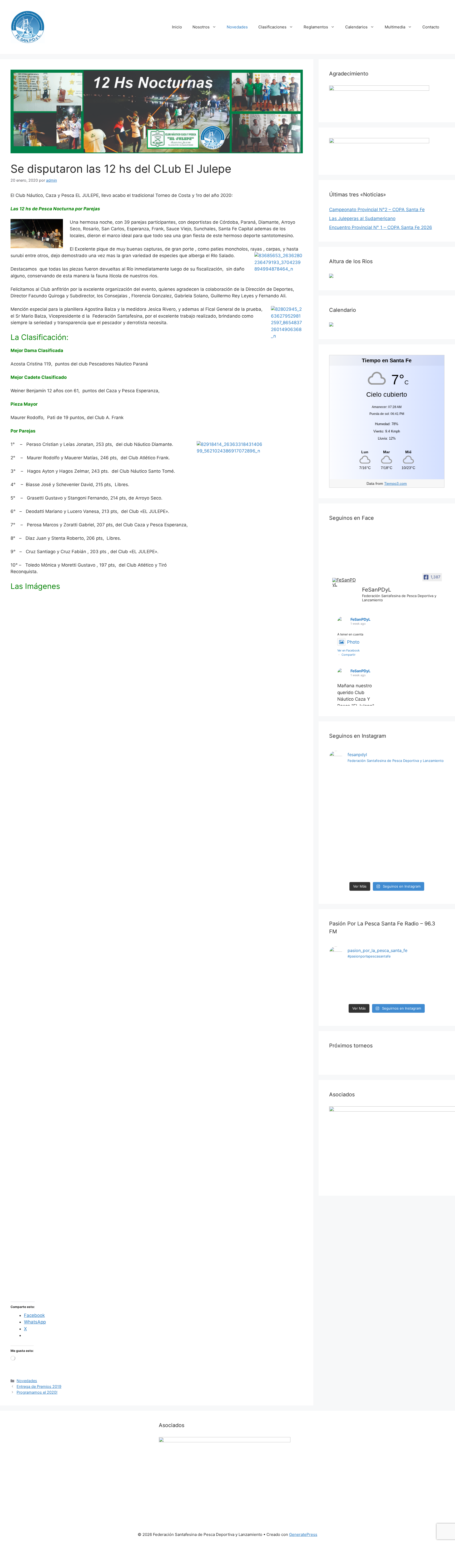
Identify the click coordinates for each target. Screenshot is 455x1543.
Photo (353, 642)
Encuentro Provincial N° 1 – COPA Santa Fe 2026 (380, 227)
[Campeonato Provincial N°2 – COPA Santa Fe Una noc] (372, 824)
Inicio (177, 26)
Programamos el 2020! (37, 1392)
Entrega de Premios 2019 (39, 1386)
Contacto (430, 26)
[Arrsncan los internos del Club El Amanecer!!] (431, 979)
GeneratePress (303, 1534)
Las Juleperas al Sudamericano (362, 218)
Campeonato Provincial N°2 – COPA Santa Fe (377, 209)
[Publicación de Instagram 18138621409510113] (431, 787)
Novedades (237, 26)
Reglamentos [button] (316, 26)
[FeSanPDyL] (345, 582)
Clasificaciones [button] (272, 26)
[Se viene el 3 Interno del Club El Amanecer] (342, 979)
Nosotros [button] (201, 26)
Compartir (348, 654)
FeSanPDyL (360, 619)
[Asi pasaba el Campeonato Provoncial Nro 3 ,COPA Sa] (342, 790)
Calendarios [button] (356, 26)
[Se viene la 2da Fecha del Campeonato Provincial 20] (401, 793)
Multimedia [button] (395, 26)
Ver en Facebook (348, 650)
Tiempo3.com (395, 483)
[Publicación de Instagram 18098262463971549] (401, 983)
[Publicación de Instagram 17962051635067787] (372, 983)
